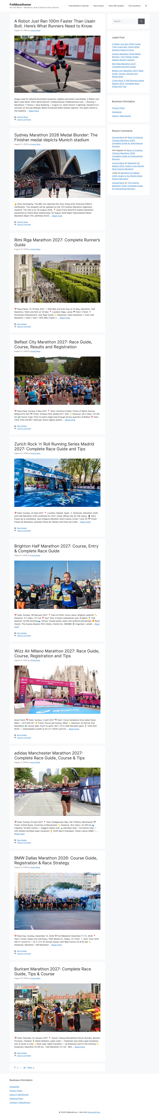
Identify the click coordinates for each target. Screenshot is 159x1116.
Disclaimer (117, 112)
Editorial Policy (16, 1098)
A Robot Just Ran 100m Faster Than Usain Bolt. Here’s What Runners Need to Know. (54, 23)
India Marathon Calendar (79, 6)
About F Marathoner (121, 116)
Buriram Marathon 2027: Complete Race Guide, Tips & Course (52, 971)
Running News (135, 6)
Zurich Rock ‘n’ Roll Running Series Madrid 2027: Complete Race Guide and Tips (54, 446)
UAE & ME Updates (116, 6)
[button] (146, 5)
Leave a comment (24, 120)
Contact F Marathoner (20, 1102)
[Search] (141, 21)
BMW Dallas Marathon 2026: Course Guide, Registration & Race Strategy (55, 860)
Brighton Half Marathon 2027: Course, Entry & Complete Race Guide (56, 548)
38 (24, 1067)
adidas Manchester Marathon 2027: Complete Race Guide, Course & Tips (49, 755)
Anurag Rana (118, 137)
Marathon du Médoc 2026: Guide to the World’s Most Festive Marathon (128, 166)
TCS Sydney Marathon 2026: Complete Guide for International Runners (127, 186)
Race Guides (98, 6)
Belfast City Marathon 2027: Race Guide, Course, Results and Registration (53, 344)
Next (30, 1067)
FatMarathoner (20, 4)
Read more (34, 111)
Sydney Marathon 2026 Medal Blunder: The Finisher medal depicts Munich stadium (56, 137)
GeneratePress (94, 1112)
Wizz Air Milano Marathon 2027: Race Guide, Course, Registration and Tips (57, 653)
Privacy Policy (118, 108)
